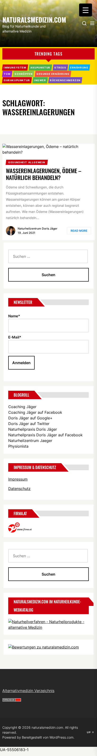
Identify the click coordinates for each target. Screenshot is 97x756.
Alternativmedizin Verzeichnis (28, 690)
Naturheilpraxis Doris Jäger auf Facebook (45, 435)
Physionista (18, 446)
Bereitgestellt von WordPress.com (47, 737)
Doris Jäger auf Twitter (28, 423)
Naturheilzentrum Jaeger (30, 440)
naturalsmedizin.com (25, 19)
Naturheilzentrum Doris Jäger (37, 228)
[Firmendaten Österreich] (22, 525)
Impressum (18, 479)
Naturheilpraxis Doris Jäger (32, 429)
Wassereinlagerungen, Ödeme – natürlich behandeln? (43, 174)
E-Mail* (14, 337)
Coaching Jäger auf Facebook (35, 412)
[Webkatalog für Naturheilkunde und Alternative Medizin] (48, 621)
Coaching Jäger (22, 406)
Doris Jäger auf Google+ (30, 418)
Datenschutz (19, 488)
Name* (14, 316)
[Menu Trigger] (85, 10)
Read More (79, 230)
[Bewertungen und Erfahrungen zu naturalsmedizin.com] (43, 647)
